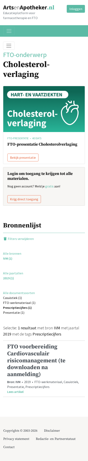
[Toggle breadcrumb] (9, 46)
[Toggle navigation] (9, 31)
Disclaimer (52, 431)
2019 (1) (8, 278)
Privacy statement (16, 439)
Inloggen (75, 9)
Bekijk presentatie (23, 157)
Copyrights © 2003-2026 (20, 431)
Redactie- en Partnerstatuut (56, 439)
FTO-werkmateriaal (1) (19, 303)
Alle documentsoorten (19, 293)
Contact (9, 447)
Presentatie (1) (13, 312)
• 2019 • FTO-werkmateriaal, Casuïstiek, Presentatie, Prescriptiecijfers (43, 368)
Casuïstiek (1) (12, 298)
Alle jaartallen (13, 273)
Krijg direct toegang (24, 199)
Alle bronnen (12, 253)
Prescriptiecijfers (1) (17, 308)
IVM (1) (7, 258)
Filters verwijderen (20, 239)
